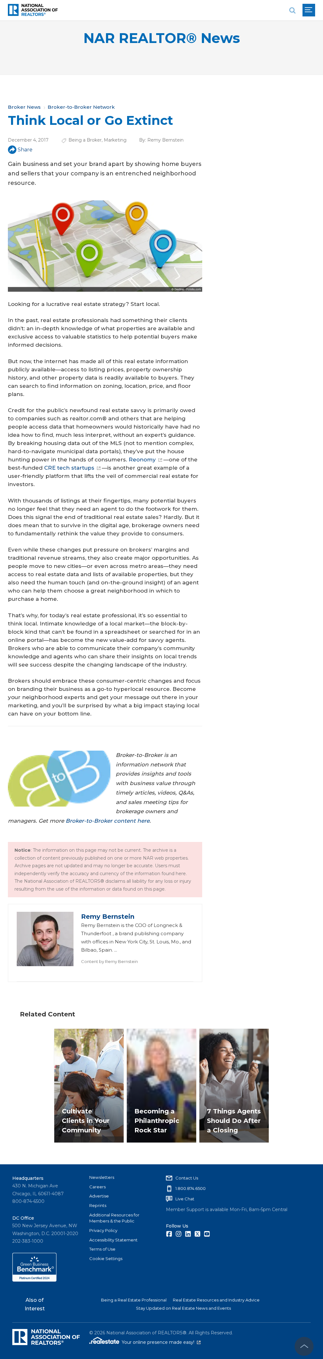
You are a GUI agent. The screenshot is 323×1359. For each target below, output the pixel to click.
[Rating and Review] (34, 1280)
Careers (97, 1186)
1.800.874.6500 (190, 1188)
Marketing (115, 140)
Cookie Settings (105, 1258)
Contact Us (186, 1177)
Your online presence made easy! (161, 1342)
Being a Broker (85, 140)
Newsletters (101, 1177)
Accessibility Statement (113, 1239)
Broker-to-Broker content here (108, 821)
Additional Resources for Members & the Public (114, 1218)
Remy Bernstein (165, 140)
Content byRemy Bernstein (109, 961)
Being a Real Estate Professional (134, 1299)
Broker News (24, 107)
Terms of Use (102, 1249)
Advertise (99, 1195)
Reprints (97, 1205)
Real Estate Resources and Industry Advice (216, 1299)
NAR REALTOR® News (161, 38)
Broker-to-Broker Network (81, 107)
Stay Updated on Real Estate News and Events (183, 1308)
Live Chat (184, 1198)
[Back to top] (304, 1346)
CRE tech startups (69, 468)
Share (25, 150)
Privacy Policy (103, 1230)
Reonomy (142, 459)
